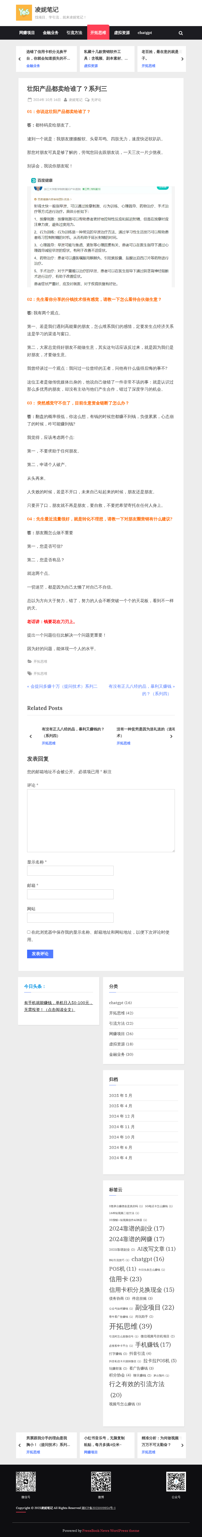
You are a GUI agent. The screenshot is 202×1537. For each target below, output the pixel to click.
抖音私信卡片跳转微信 (125, 1361)
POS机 (122, 1268)
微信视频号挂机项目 (158, 1336)
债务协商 (119, 1298)
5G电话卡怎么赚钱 (159, 1206)
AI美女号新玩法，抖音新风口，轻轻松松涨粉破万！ (167, 55)
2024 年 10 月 (122, 1136)
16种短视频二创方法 (124, 1213)
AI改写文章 (156, 1248)
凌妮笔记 (47, 9)
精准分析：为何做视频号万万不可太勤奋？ (111, 1441)
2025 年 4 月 (120, 1105)
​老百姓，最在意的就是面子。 (109, 55)
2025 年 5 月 (120, 1095)
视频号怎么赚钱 (125, 1404)
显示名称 (37, 862)
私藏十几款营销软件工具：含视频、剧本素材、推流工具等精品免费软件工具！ (51, 55)
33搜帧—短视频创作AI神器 (128, 1220)
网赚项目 (27, 32)
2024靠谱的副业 (137, 1228)
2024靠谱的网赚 (137, 1239)
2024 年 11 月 (122, 1126)
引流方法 (74, 32)
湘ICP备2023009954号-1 (99, 1508)
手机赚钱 (153, 1344)
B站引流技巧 (119, 1260)
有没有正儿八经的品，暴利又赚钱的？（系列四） (67, 732)
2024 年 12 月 (122, 1116)
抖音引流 (140, 1353)
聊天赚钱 (142, 1375)
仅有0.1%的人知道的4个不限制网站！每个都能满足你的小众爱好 (168, 1442)
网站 (31, 909)
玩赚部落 (118, 1368)
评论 (32, 785)
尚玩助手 (144, 1316)
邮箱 (32, 885)
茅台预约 (161, 1375)
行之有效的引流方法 (137, 1389)
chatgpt (145, 32)
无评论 (96, 100)
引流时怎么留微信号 (123, 1336)
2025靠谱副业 (122, 1249)
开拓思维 (98, 32)
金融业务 (51, 32)
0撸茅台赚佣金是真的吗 (126, 1206)
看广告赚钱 (141, 1368)
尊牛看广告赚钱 (121, 1316)
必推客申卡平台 (121, 1345)
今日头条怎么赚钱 (151, 1269)
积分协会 (120, 1375)
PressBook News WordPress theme (110, 1530)
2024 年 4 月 (120, 1157)
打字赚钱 (118, 1353)
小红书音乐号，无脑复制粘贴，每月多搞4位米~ (53, 1441)
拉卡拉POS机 (160, 1360)
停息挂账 (142, 1298)
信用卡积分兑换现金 (141, 1289)
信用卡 (125, 1279)
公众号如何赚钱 (121, 1308)
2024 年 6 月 (120, 1147)
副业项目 (154, 1307)
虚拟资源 (122, 32)
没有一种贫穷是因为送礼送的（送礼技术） (142, 732)
